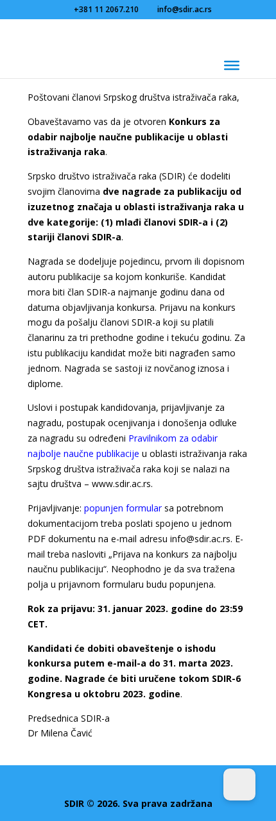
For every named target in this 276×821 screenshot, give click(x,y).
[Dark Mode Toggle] (239, 784)
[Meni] (231, 65)
